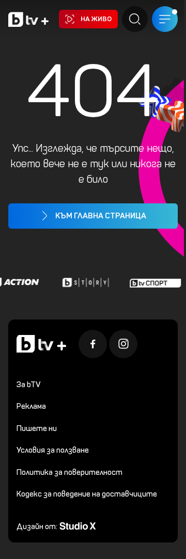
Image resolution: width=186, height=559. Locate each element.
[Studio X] (77, 525)
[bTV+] (41, 344)
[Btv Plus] (28, 19)
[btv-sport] (154, 282)
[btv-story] (84, 282)
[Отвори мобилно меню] (165, 19)
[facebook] (93, 344)
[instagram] (123, 344)
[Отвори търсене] (135, 19)
